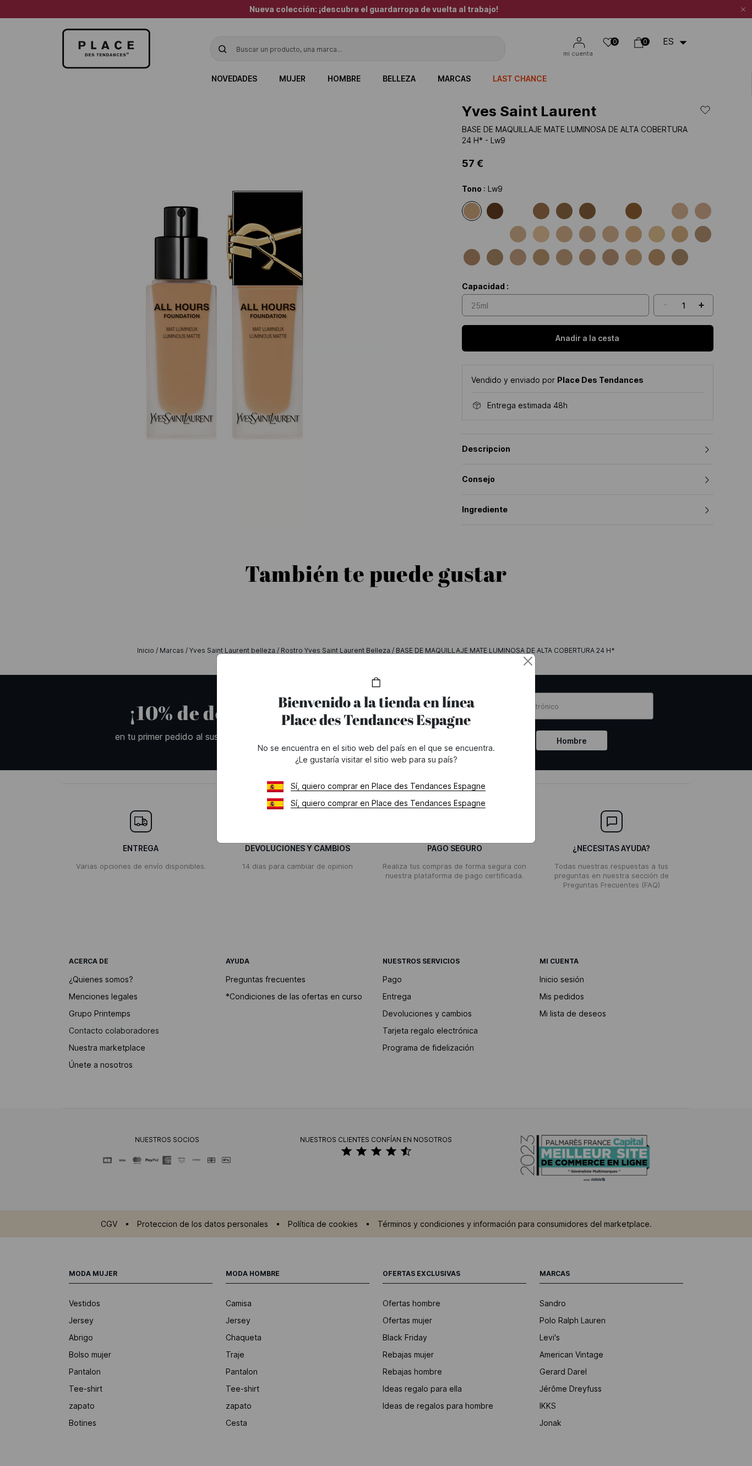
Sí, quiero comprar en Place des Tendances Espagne (388, 786)
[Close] (528, 661)
